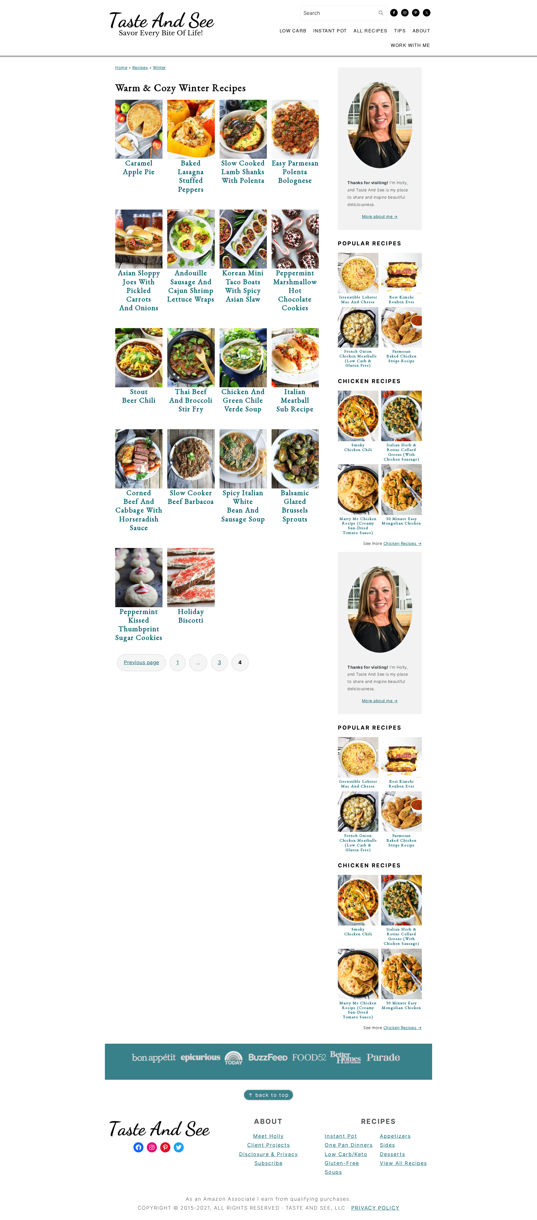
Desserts (392, 1154)
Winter (159, 67)
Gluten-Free (342, 1163)
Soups (333, 1172)
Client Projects (268, 1145)
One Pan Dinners (349, 1145)
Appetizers (395, 1136)
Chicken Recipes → (402, 543)
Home (121, 67)
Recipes (140, 67)
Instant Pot (341, 1136)
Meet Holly (268, 1136)
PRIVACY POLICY (375, 1208)
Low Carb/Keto (346, 1154)
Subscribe (269, 1163)
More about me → (380, 216)
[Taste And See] (161, 40)
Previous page (141, 662)
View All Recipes (403, 1163)
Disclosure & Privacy (268, 1154)
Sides (387, 1145)
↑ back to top (268, 1095)
